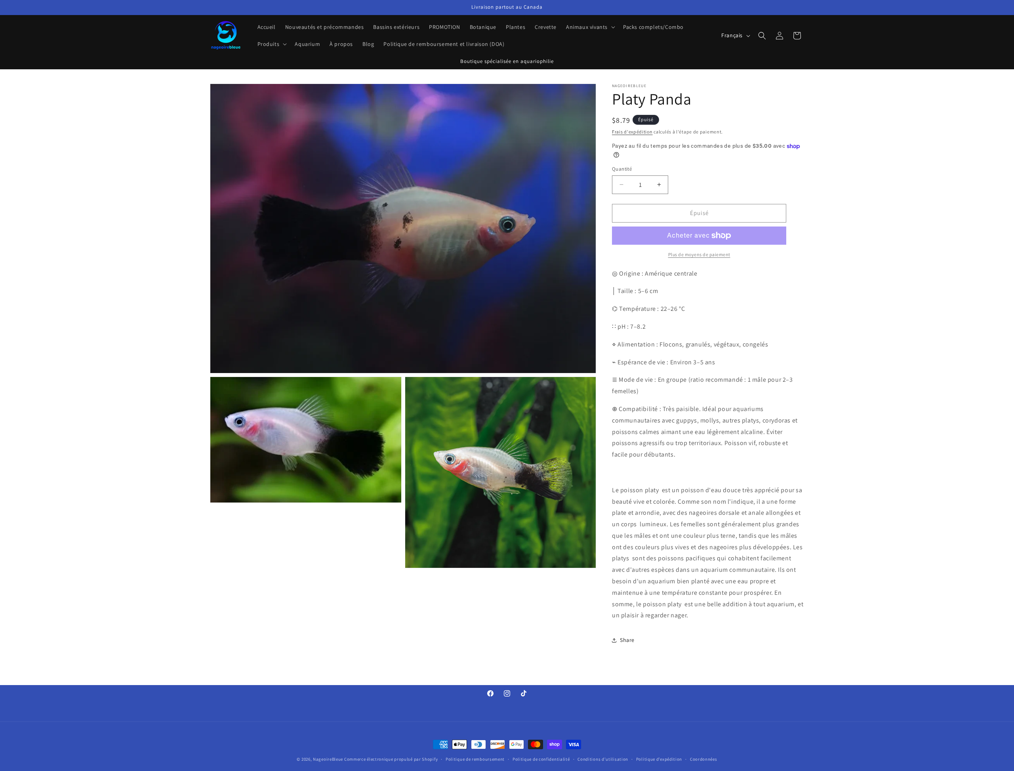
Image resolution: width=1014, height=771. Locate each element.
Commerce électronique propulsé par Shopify (391, 759)
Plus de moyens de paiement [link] (699, 254)
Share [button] (627, 639)
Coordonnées (703, 758)
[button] (589, 27)
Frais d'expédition (632, 132)
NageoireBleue (328, 759)
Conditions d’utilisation (603, 758)
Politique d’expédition (659, 758)
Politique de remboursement (475, 758)
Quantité (622, 169)
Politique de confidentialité (541, 758)
